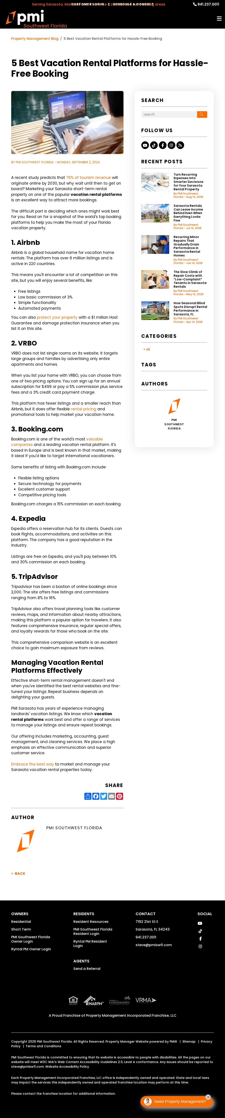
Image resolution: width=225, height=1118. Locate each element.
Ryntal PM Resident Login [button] (90, 943)
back (19, 873)
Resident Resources (91, 921)
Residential (21, 921)
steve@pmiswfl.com (154, 944)
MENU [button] (219, 19)
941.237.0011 (208, 4)
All (148, 349)
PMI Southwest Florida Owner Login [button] (30, 939)
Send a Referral (86, 968)
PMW (173, 1041)
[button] (145, 145)
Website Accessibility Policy (67, 1066)
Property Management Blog (34, 38)
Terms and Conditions (43, 1046)
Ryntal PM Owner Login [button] (31, 949)
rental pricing (83, 409)
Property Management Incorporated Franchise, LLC (131, 1015)
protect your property (57, 317)
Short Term (21, 929)
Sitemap (189, 1041)
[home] (36, 19)
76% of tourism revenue (88, 177)
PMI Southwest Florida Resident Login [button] (92, 931)
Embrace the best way (32, 764)
